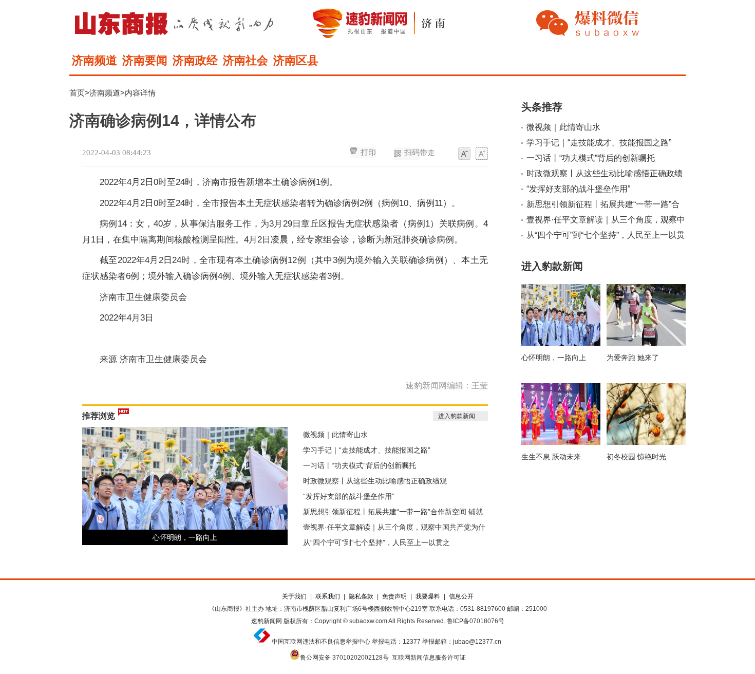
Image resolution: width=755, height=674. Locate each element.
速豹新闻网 (266, 621)
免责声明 (394, 596)
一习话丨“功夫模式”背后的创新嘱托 (359, 465)
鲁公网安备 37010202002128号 (344, 657)
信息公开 (461, 596)
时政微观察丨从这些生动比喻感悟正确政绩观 (375, 481)
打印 (368, 152)
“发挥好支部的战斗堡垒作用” (348, 496)
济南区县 (295, 60)
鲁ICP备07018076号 (475, 621)
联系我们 (327, 596)
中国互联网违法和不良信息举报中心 (321, 641)
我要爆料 (428, 596)
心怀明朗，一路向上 (185, 537)
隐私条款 (361, 596)
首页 (77, 92)
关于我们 (294, 596)
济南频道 (94, 60)
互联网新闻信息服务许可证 (429, 657)
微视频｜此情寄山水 (335, 434)
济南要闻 (144, 60)
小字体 (464, 154)
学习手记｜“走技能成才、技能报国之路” (366, 450)
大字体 (482, 154)
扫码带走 (419, 152)
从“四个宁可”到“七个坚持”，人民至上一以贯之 (376, 542)
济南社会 (245, 60)
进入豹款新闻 (456, 416)
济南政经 (195, 60)
